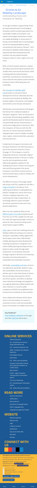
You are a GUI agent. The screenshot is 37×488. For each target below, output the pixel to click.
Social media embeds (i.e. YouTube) (14, 472)
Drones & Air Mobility (21, 5)
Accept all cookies (8, 480)
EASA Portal (13, 358)
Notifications (13, 429)
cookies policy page (23, 465)
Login (11, 423)
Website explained (15, 418)
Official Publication (15, 339)
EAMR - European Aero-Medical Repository (19, 351)
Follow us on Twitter (17, 449)
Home (4, 5)
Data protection (14, 401)
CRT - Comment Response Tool (19, 347)
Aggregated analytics (10, 470)
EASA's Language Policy (17, 407)
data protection (19, 463)
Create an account (15, 426)
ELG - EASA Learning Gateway (18, 360)
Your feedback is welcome (14, 315)
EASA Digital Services (16, 355)
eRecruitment (14, 370)
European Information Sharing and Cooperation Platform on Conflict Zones (19, 365)
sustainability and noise (19, 265)
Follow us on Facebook (14, 449)
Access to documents (16, 396)
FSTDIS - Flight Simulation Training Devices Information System (18, 375)
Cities (5, 230)
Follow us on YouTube (10, 449)
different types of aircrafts (12, 214)
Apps (35, 2)
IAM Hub (15, 318)
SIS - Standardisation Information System (20, 384)
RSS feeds (13, 434)
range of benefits (9, 187)
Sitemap (12, 437)
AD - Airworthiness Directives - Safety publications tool (19, 343)
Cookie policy (14, 399)
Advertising (8, 474)
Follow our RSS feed (6, 449)
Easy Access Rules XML (16, 432)
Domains (11, 5)
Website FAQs (14, 420)
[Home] (4, 485)
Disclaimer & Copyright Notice (19, 404)
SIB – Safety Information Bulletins (20, 388)
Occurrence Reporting (16, 380)
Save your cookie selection (11, 476)
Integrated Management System (19, 410)
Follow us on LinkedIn (21, 449)
